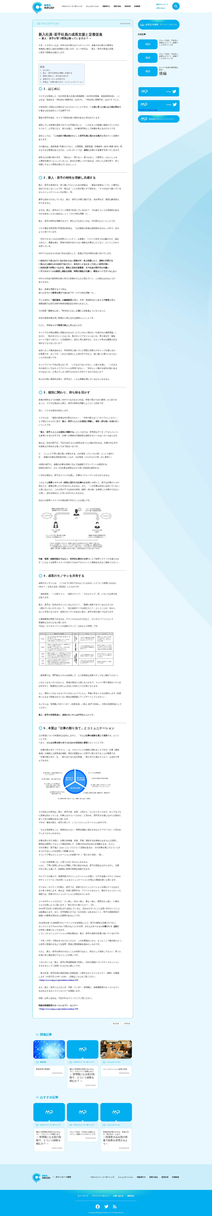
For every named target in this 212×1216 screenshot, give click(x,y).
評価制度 (137, 6)
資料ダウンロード (162, 4)
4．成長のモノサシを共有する (52, 79)
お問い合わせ (160, 8)
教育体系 (128, 6)
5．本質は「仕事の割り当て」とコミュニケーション (61, 82)
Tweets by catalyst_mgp (148, 110)
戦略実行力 (106, 6)
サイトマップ (83, 1196)
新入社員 (116, 1023)
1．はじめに (45, 70)
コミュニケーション (92, 6)
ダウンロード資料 (63, 1177)
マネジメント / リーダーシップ (72, 6)
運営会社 (130, 1196)
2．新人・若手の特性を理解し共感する (56, 73)
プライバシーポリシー (100, 1196)
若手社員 (127, 1023)
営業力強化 (117, 6)
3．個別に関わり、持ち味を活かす (54, 76)
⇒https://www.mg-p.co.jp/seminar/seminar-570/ (58, 980)
